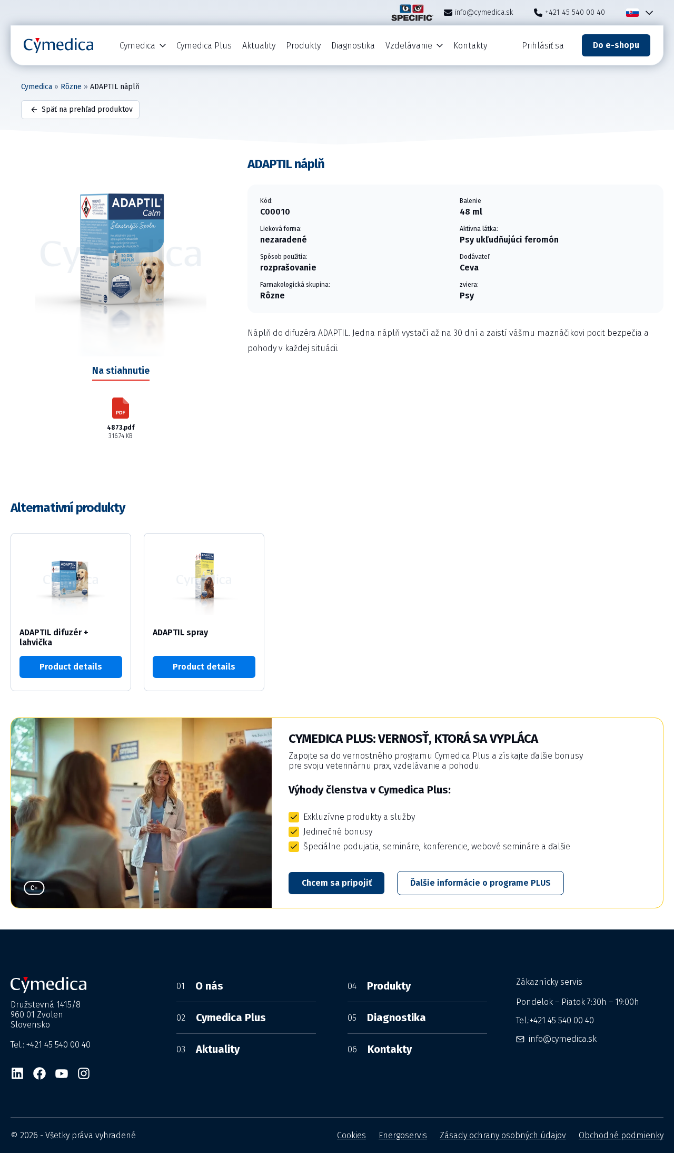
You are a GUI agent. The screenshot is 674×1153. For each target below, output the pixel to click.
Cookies (351, 1135)
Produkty (303, 46)
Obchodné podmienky (621, 1135)
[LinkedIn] (17, 1073)
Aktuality (258, 46)
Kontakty (470, 46)
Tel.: (555, 1020)
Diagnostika (353, 46)
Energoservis (403, 1135)
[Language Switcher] (647, 12)
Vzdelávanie (408, 46)
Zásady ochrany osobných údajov (503, 1135)
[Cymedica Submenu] (163, 45)
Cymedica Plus (204, 46)
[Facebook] (39, 1073)
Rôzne (71, 86)
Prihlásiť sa (543, 46)
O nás (199, 986)
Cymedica (137, 46)
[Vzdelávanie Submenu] (440, 45)
